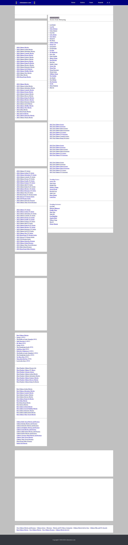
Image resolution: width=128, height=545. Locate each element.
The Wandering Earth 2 (23, 355)
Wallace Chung (54, 187)
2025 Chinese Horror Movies (25, 96)
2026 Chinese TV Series (23, 171)
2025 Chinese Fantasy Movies (25, 94)
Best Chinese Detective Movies (25, 410)
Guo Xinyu (53, 36)
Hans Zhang (53, 195)
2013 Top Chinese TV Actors (58, 170)
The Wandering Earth (23, 347)
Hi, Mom (19, 343)
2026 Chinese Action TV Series (25, 173)
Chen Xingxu (53, 30)
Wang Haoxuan (54, 70)
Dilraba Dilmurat (55, 208)
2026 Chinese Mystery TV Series (26, 188)
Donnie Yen (53, 185)
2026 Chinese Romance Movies (25, 67)
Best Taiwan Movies (22, 404)
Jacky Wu (52, 181)
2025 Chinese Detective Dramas (26, 241)
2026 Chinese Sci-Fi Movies (24, 69)
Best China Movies (22, 400)
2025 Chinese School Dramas (25, 243)
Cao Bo (52, 27)
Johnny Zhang (54, 42)
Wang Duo (53, 68)
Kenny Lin (53, 44)
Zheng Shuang (54, 224)
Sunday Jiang (53, 64)
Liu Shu (52, 50)
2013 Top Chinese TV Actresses (59, 172)
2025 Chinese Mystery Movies (25, 100)
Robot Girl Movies (22, 443)
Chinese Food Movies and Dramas (26, 429)
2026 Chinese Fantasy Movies (25, 57)
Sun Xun (52, 62)
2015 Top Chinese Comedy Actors (59, 136)
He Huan (52, 40)
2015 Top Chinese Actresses (57, 126)
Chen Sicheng (53, 28)
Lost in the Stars (21, 361)
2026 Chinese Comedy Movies (25, 53)
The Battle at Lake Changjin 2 (25, 353)
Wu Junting (53, 76)
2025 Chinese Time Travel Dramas (27, 245)
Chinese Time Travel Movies (25, 437)
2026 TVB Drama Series (24, 198)
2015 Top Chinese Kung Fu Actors (59, 138)
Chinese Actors (41, 528)
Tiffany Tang (53, 220)
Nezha (18, 345)
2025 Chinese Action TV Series (25, 211)
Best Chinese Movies (22, 335)
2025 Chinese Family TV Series (25, 219)
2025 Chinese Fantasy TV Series (26, 221)
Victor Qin (53, 66)
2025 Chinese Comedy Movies (25, 90)
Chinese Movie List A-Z (62, 530)
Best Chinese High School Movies (26, 412)
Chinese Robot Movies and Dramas (27, 433)
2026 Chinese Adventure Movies (26, 51)
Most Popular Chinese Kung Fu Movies (28, 382)
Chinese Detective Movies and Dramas (28, 425)
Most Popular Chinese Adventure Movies (28, 376)
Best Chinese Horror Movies (25, 397)
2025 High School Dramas (24, 247)
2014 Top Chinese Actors (57, 145)
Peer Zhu (52, 54)
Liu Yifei (52, 206)
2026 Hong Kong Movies (24, 77)
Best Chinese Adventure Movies (26, 391)
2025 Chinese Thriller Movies (25, 105)
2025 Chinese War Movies (24, 107)
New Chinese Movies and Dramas (26, 528)
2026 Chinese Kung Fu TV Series (26, 186)
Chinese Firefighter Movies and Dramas (28, 427)
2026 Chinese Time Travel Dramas (27, 202)
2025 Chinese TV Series (23, 209)
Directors (49, 528)
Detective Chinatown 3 (23, 351)
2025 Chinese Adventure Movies (26, 88)
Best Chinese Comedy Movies (25, 393)
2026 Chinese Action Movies (25, 49)
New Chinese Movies (35, 530)
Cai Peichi (52, 25)
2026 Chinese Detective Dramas (26, 200)
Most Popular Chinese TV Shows (26, 370)
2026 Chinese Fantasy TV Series (26, 183)
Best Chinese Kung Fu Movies (25, 399)
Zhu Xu (52, 87)
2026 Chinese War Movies (24, 73)
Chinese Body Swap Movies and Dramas (28, 421)
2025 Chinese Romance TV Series (26, 229)
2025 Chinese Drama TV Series (26, 217)
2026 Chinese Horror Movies (25, 61)
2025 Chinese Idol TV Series (25, 223)
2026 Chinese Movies (23, 47)
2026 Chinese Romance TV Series (26, 190)
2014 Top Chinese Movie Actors (59, 149)
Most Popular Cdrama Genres (25, 372)
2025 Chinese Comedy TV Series (26, 215)
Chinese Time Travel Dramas (25, 439)
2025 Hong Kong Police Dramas (26, 249)
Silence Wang (53, 58)
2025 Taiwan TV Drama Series (25, 237)
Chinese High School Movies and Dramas (28, 431)
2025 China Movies (22, 109)
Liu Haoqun (53, 48)
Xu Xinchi (52, 78)
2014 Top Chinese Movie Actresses (59, 151)
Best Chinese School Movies (24, 406)
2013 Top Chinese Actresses (57, 164)
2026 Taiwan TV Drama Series (25, 196)
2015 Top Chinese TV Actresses (59, 134)
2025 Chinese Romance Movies (25, 102)
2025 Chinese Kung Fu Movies (25, 98)
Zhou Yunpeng (54, 85)
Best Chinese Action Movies (24, 389)
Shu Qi (52, 222)
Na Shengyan (53, 52)
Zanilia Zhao (53, 210)
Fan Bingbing (53, 216)
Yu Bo (51, 83)
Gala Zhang (53, 34)
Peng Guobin (53, 56)
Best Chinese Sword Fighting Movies (27, 408)
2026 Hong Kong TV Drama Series (27, 194)
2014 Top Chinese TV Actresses (59, 155)
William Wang (54, 74)
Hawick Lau (53, 191)
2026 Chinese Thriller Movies (25, 71)
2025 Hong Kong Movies (24, 111)
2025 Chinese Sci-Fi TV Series (25, 231)
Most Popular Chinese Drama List (26, 368)
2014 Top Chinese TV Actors (58, 153)
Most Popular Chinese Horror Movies (27, 380)
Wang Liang (53, 72)
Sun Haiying (53, 60)
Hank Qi (52, 38)
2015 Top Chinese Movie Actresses (59, 130)
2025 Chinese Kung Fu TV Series (26, 225)
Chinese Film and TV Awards (98, 528)
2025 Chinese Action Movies (25, 86)
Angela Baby (53, 218)
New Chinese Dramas (48, 530)
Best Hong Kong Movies (23, 402)
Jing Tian (52, 212)
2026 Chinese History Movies (25, 59)
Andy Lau (52, 193)
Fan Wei (52, 32)
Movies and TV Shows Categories (62, 528)
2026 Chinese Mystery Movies (25, 65)
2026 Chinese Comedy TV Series (26, 177)
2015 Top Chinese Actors (57, 124)
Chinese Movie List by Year (81, 528)
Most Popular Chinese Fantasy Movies (27, 378)
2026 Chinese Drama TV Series (26, 179)
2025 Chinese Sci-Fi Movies (24, 103)
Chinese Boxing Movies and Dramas (27, 423)
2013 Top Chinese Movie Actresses (59, 168)
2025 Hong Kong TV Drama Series (27, 235)
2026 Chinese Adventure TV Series (26, 175)
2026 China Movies (22, 75)
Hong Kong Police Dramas (24, 441)
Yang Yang (53, 183)
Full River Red (21, 349)
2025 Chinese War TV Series (25, 233)
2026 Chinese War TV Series (25, 192)
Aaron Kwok (53, 189)
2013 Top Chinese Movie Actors (59, 166)
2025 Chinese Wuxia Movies (25, 117)
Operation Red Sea (22, 359)
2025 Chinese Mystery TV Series (26, 227)
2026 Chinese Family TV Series (25, 181)
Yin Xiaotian (53, 82)
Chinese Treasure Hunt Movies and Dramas (29, 435)
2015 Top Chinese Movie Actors (59, 128)
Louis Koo (53, 197)
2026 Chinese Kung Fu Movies (25, 63)
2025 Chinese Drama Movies (25, 92)
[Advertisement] (57, 10)
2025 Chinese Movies (23, 84)
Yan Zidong (53, 80)
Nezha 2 (19, 337)
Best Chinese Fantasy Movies (25, 395)
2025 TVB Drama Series (24, 239)
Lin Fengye (53, 46)
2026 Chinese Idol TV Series (25, 185)
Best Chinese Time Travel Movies (26, 414)
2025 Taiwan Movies (22, 113)
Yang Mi (52, 214)
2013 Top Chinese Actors (57, 162)
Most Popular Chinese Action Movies (27, 374)
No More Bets (21, 357)
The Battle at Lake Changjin (25, 339)
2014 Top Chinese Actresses (57, 147)
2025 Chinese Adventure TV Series (26, 213)
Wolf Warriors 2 (21, 341)
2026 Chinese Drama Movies (25, 55)
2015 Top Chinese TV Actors (58, 132)
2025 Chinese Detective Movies (25, 115)
